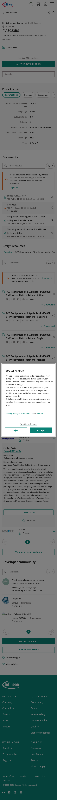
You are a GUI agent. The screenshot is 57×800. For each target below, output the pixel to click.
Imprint (40, 413)
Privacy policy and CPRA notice (19, 413)
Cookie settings (28, 424)
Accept (41, 430)
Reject (16, 430)
